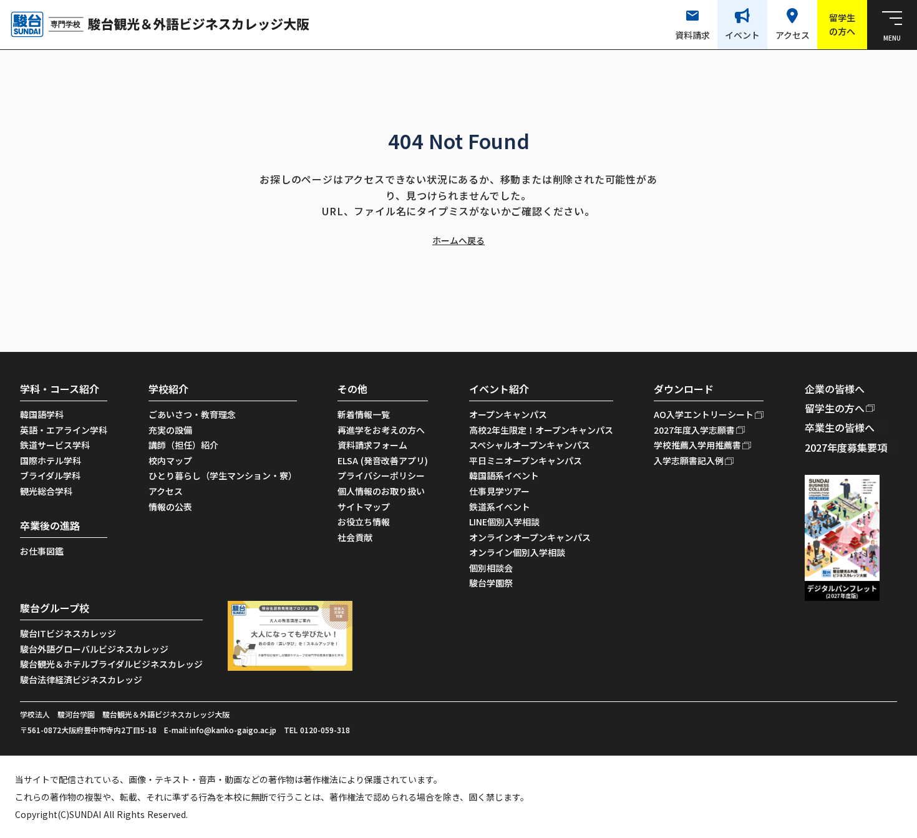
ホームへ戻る (458, 240)
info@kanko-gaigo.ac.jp (233, 730)
